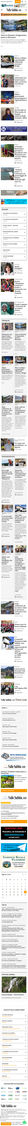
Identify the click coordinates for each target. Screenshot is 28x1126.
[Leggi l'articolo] (14, 26)
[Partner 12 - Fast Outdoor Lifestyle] (17, 1094)
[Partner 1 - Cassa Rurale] (3, 1087)
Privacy (1, 1119)
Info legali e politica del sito (12, 1122)
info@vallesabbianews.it (12, 1110)
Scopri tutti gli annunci (8, 790)
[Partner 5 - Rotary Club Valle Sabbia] (3, 1090)
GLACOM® (21, 1122)
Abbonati (18, 1)
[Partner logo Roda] (17, 1097)
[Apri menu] (4, 9)
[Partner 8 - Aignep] (24, 1090)
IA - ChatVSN (5, 1123)
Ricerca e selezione (5, 802)
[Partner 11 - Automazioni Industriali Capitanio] (10, 1094)
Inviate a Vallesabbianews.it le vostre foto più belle (11, 996)
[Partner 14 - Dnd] (3, 1097)
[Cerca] (24, 9)
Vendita (4, 776)
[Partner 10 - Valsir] (3, 1094)
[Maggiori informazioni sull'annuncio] (7, 781)
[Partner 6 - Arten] (10, 1090)
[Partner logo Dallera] (17, 1090)
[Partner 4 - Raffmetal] (24, 1087)
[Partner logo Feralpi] (10, 1097)
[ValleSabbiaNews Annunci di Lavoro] (14, 799)
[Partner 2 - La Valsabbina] (10, 1087)
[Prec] (22, 873)
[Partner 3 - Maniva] (17, 1087)
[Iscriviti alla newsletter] (22, 1)
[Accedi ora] (25, 1)
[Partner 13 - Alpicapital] (24, 1094)
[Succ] (25, 873)
